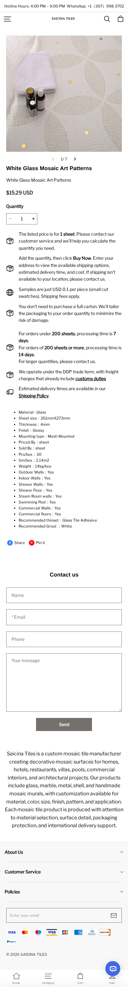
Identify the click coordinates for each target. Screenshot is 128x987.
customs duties (90, 378)
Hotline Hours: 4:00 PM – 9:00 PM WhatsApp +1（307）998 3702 (64, 6)
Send (64, 724)
